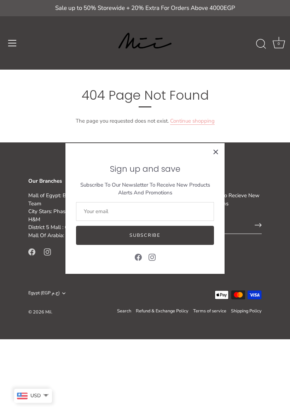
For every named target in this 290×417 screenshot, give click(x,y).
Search (124, 311)
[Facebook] (138, 256)
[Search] (261, 44)
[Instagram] (152, 256)
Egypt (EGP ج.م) (44, 293)
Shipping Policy (246, 311)
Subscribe (144, 235)
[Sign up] (258, 225)
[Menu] (12, 43)
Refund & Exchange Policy (162, 311)
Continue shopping (192, 120)
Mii (48, 312)
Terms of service (209, 311)
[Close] (216, 152)
